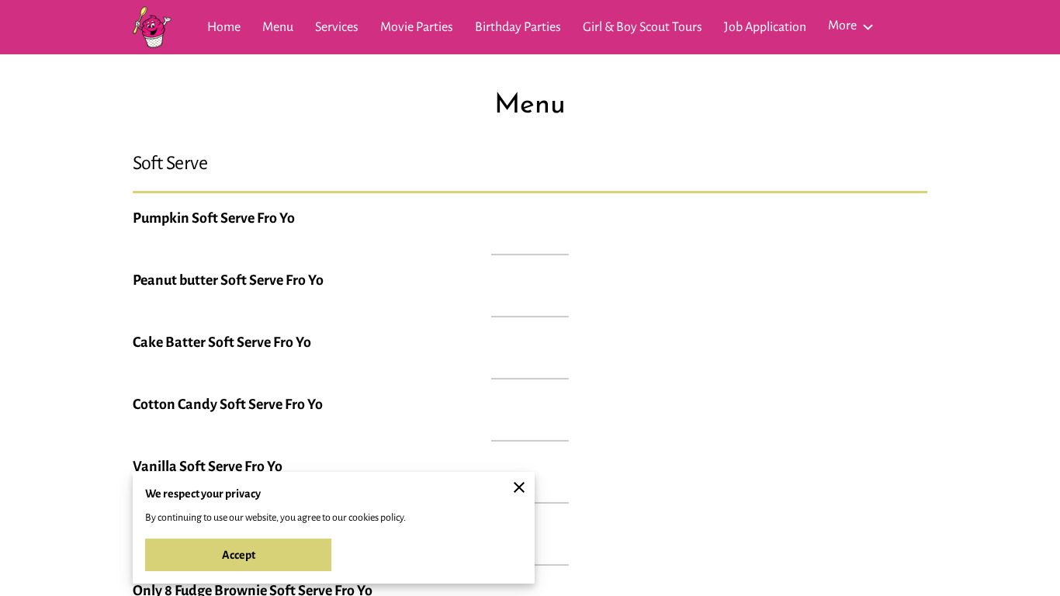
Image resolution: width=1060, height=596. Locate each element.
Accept (238, 555)
